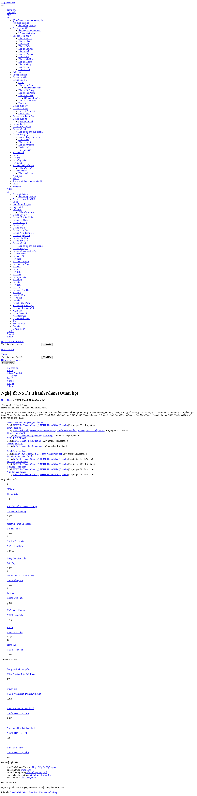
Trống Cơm (26, 770)
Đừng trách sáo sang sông (19, 669)
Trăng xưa (11, 645)
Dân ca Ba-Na (25, 38)
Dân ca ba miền (20, 77)
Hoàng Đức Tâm (14, 598)
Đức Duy (11, 563)
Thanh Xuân (12, 494)
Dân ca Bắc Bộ (20, 80)
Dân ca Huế (23, 139)
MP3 (9, 16)
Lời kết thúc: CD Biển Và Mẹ (20, 575)
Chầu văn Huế (25, 168)
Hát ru (15, 155)
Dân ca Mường (25, 62)
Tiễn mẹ (10, 593)
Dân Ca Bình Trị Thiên (29, 137)
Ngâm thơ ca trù (20, 313)
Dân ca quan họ (20, 119)
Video (15, 183)
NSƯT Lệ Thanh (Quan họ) (26, 425)
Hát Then (17, 274)
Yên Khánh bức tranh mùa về (20, 708)
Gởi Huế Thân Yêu (16, 541)
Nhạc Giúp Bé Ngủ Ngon (44, 767)
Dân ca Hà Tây (20, 222)
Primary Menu (8, 363)
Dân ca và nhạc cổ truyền (24, 251)
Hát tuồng (17, 163)
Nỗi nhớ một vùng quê (36, 772)
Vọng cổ (17, 186)
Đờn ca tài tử (24, 113)
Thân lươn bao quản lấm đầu (20, 456)
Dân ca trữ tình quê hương (30, 132)
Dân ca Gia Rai (25, 49)
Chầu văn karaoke (26, 212)
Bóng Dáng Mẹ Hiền (16, 558)
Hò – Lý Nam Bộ (26, 111)
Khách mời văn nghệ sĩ (23, 308)
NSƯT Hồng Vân (15, 580)
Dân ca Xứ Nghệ (26, 144)
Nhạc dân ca (7, 400)
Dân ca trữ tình (19, 129)
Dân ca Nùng (24, 64)
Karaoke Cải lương (21, 303)
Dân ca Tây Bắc (20, 124)
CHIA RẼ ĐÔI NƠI (16, 438)
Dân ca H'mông (25, 54)
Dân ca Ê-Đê (24, 46)
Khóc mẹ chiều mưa (16, 610)
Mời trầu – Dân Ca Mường (19, 524)
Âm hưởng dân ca (21, 23)
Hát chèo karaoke (21, 261)
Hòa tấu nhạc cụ (20, 170)
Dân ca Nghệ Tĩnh (21, 235)
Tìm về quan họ (14, 428)
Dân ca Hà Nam (25, 85)
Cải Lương (18, 72)
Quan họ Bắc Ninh (21, 318)
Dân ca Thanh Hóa (27, 100)
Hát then (16, 157)
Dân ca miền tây (20, 106)
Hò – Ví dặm (19, 295)
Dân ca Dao (23, 43)
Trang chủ (11, 10)
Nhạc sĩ (10, 334)
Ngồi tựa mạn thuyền (16, 472)
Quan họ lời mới (25, 121)
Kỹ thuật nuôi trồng (48, 792)
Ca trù (21, 82)
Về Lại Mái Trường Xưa (41, 775)
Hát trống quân (19, 160)
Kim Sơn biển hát (15, 747)
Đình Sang (47, 435)
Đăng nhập (6, 360)
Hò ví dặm (17, 298)
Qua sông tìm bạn (15, 443)
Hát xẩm (22, 103)
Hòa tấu (16, 300)
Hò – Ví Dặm (24, 150)
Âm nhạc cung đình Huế (29, 30)
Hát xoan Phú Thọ (32, 98)
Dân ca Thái (24, 69)
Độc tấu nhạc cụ (25, 173)
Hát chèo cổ (18, 152)
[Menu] (2, 5)
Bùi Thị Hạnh (13, 528)
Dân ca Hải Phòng (26, 93)
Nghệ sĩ (10, 331)
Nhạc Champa (19, 316)
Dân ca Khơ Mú (25, 59)
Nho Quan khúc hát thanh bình (21, 728)
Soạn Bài (33, 792)
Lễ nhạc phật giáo (26, 33)
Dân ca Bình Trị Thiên (23, 217)
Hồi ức (10, 627)
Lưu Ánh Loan (28, 674)
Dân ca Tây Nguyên (22, 126)
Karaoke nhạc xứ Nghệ (23, 305)
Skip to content (8, 2)
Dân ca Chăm (24, 41)
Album (10, 336)
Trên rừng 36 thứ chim (17, 461)
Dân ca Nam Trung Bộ (23, 116)
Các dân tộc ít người (22, 36)
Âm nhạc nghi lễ (20, 28)
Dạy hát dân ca (19, 253)
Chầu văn (17, 209)
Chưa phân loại (20, 74)
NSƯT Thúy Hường (95, 430)
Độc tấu (16, 326)
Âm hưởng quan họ (27, 25)
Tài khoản (19, 341)
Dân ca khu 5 (24, 142)
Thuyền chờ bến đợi (16, 433)
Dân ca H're (23, 56)
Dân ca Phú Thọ (25, 95)
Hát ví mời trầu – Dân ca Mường (22, 506)
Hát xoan (17, 287)
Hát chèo (17, 259)
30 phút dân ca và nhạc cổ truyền (28, 20)
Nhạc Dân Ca (7, 341)
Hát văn (16, 282)
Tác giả (10, 383)
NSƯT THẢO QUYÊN (18, 713)
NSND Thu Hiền (15, 546)
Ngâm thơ (17, 176)
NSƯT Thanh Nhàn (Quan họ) (54, 425)
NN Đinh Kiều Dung (16, 511)
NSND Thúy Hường (22, 454)
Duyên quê (12, 689)
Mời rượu (11, 489)
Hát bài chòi (24, 147)
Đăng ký (17, 360)
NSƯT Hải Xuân (21, 430)
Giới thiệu (11, 12)
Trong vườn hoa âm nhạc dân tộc (28, 181)
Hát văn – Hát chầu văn (23, 165)
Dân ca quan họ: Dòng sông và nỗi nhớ (25, 422)
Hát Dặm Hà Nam (21, 264)
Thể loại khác (19, 323)
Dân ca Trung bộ (20, 134)
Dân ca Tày (23, 67)
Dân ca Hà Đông (26, 90)
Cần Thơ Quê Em (29, 777)
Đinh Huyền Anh (33, 694)
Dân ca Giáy (24, 51)
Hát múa (16, 266)
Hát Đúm (17, 292)
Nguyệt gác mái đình (16, 466)
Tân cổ (16, 178)
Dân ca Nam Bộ (20, 108)
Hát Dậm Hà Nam (32, 87)
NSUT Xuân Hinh (15, 694)
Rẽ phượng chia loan (16, 451)
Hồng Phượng (13, 674)
